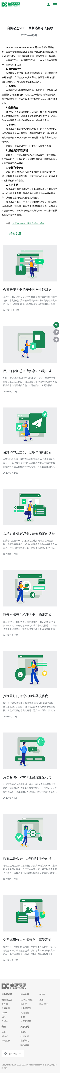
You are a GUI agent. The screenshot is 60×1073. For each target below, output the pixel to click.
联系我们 (24, 1040)
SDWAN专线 (26, 999)
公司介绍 (24, 1036)
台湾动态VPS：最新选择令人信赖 (28, 223)
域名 (41, 999)
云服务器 (6, 1008)
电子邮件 (43, 1004)
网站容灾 (6, 1040)
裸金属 (5, 1004)
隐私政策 (24, 1045)
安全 (4, 1026)
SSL (4, 1032)
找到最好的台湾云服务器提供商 (25, 696)
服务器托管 (25, 1008)
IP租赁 (23, 1004)
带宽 (22, 1017)
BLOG (23, 1032)
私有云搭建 (25, 1021)
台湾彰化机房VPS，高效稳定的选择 (29, 533)
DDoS (4, 1012)
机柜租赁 (24, 1012)
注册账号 (48, 4)
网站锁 (5, 1036)
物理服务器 (7, 999)
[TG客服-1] (56, 325)
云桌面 (5, 1021)
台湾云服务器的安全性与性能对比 (27, 289)
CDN (4, 1017)
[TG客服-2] (56, 332)
